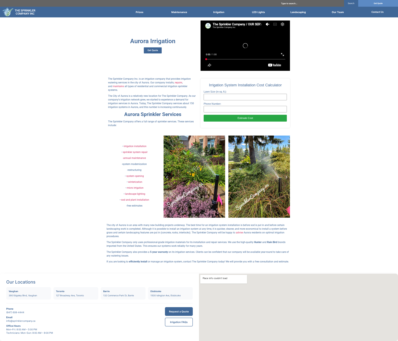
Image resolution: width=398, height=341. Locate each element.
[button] (167, 177)
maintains (118, 86)
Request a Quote (179, 311)
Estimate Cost (245, 118)
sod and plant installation (135, 199)
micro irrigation (135, 187)
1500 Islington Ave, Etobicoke (165, 295)
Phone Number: (212, 104)
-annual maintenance (134, 158)
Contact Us (377, 12)
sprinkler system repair (135, 152)
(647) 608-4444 (15, 312)
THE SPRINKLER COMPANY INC (25, 12)
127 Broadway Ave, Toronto (70, 295)
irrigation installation (135, 146)
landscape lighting (135, 193)
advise (239, 232)
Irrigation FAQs (179, 322)
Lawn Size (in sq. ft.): (215, 92)
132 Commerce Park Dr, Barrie (118, 295)
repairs (178, 82)
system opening (135, 176)
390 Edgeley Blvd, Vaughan (23, 295)
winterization (135, 181)
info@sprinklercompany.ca (20, 320)
